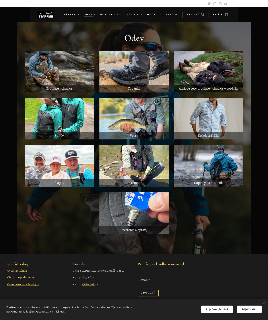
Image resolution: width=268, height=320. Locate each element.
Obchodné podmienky (20, 277)
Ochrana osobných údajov (23, 284)
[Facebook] (209, 4)
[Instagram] (214, 4)
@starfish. (88, 284)
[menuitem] (72, 14)
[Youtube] (225, 4)
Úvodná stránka (17, 270)
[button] (195, 14)
